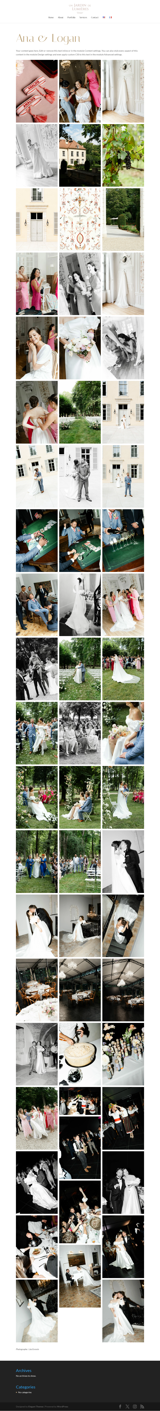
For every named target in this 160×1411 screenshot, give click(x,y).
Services (83, 17)
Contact (95, 17)
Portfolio (71, 17)
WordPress (62, 1406)
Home (51, 17)
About (60, 17)
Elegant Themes (35, 1406)
